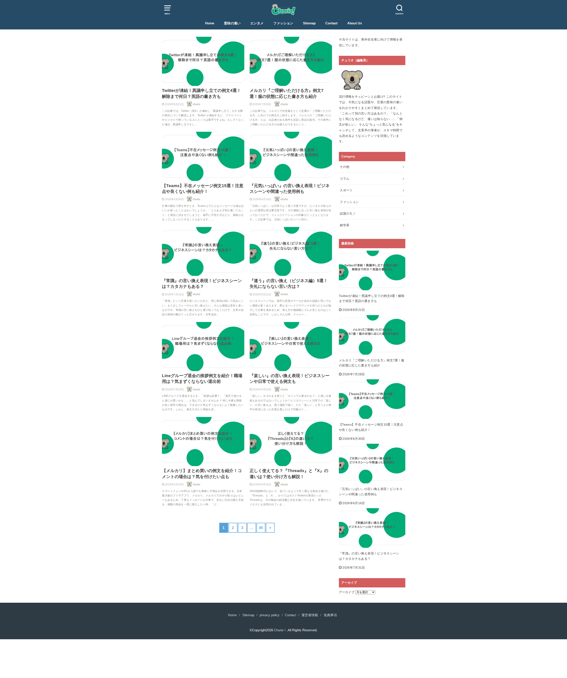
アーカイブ (346, 592)
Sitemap (309, 23)
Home (209, 23)
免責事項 (330, 615)
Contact (331, 23)
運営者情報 (309, 615)
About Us (354, 23)
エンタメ (257, 23)
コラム (344, 178)
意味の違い (232, 23)
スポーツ (346, 190)
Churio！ (280, 630)
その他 (344, 167)
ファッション (283, 23)
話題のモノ (348, 213)
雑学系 (344, 225)
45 (261, 528)
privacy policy (270, 615)
